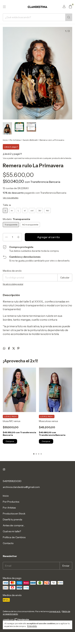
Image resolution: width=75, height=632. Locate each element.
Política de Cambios (14, 537)
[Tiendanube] (16, 620)
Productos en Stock (14, 513)
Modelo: (16, 219)
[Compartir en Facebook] (9, 348)
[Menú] (4, 6)
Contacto (8, 543)
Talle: (7, 205)
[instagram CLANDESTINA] (4, 469)
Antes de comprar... (14, 525)
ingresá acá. (55, 611)
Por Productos (11, 501)
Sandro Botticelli (30, 140)
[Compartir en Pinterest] (18, 348)
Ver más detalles (10, 197)
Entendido (32, 626)
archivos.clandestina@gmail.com (21, 487)
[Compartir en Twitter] (14, 348)
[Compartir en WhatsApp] (4, 348)
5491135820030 (12, 481)
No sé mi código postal (13, 284)
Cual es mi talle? (12, 531)
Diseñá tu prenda (12, 519)
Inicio (5, 140)
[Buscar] (68, 17)
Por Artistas (15, 140)
